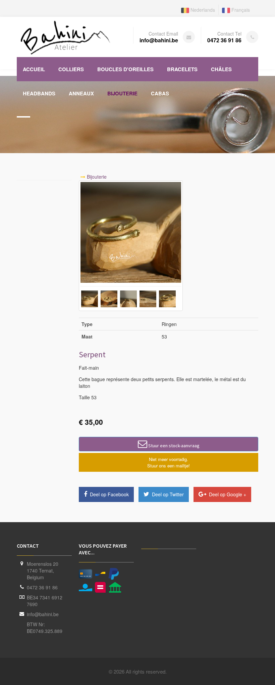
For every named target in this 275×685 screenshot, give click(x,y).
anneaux (81, 93)
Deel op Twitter (167, 494)
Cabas (160, 93)
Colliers (71, 69)
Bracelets (182, 69)
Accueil (34, 69)
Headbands (39, 93)
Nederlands (202, 9)
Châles (221, 69)
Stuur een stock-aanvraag (173, 446)
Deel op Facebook (109, 494)
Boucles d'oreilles (125, 69)
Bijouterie (122, 93)
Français (240, 9)
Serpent (92, 354)
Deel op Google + (227, 494)
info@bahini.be (43, 614)
